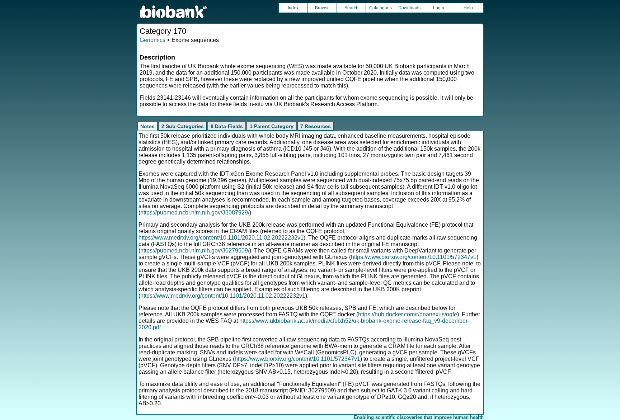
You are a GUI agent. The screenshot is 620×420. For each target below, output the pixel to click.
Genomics (152, 40)
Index (293, 7)
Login (438, 7)
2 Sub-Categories (182, 126)
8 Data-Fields (227, 126)
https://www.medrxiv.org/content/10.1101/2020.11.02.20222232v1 (221, 238)
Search (351, 7)
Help (468, 7)
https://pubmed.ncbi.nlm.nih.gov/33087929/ (194, 212)
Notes (147, 126)
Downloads (409, 7)
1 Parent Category (271, 126)
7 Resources (315, 126)
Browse (322, 7)
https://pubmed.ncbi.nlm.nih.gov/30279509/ (194, 250)
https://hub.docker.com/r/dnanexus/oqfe (407, 314)
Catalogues (380, 7)
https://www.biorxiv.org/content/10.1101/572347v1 (413, 257)
